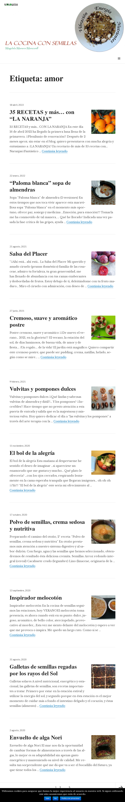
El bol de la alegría (32, 453)
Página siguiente (120, 787)
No (55, 798)
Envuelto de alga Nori (36, 737)
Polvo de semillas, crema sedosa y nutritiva (47, 525)
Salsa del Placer (28, 253)
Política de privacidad (70, 798)
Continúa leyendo (55, 151)
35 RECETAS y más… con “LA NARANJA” (42, 115)
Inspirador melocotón (36, 597)
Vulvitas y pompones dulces (43, 388)
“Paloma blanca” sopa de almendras (40, 186)
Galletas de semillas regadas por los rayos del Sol (43, 669)
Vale (47, 798)
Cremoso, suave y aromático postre (43, 321)
